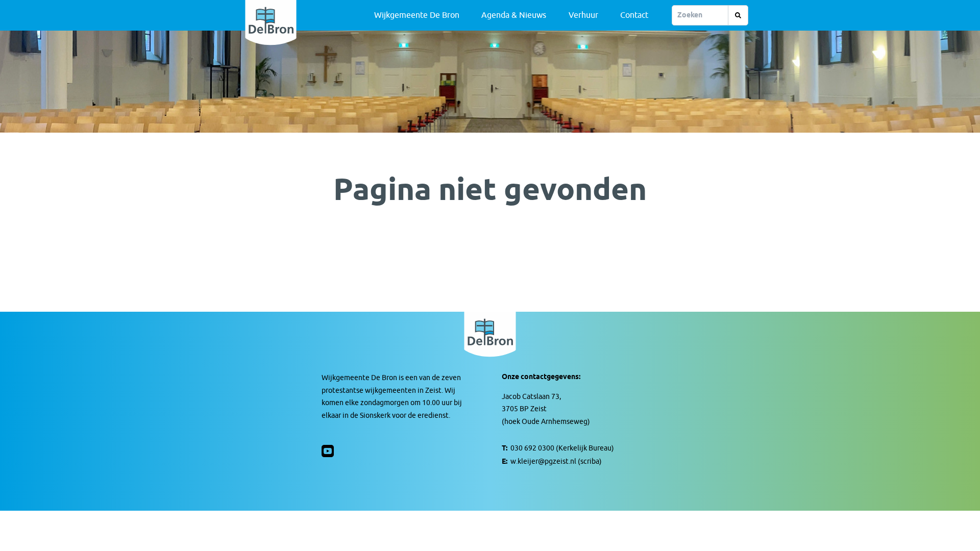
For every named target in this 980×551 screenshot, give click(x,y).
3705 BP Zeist (524, 409)
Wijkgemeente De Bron (416, 15)
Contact (634, 15)
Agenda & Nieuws (513, 15)
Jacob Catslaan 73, (531, 396)
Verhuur (583, 15)
